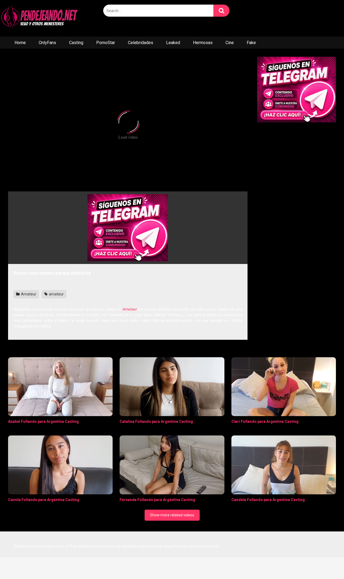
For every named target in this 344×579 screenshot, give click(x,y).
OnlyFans (47, 42)
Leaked (173, 42)
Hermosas (203, 42)
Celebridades (140, 42)
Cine (229, 42)
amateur (56, 294)
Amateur (28, 294)
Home (20, 42)
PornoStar (105, 42)
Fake (251, 42)
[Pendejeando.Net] (40, 18)
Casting (76, 42)
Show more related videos (172, 515)
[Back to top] (326, 562)
